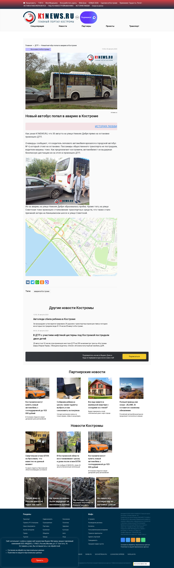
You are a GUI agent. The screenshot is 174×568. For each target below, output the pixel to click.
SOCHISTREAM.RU (101, 554)
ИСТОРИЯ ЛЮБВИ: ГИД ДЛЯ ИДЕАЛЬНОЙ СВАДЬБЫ (106, 126)
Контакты (91, 526)
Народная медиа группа (96, 544)
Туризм (25, 537)
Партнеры (86, 26)
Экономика (66, 519)
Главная (28, 45)
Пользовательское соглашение (98, 530)
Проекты (110, 26)
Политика (65, 522)
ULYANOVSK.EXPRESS (117, 554)
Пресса (25, 533)
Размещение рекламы (95, 522)
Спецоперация (37, 26)
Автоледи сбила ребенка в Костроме (54, 319)
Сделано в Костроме (109, 3)
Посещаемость (92, 540)
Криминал (46, 530)
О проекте (91, 519)
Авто (64, 533)
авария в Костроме (41, 291)
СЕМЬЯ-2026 (93, 3)
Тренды (45, 537)
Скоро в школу (97, 6)
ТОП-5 (40, 3)
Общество (46, 533)
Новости (63, 26)
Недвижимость (47, 519)
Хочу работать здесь (68, 3)
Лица (64, 537)
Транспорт (134, 26)
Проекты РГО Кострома (30, 522)
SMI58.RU (88, 554)
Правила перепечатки (95, 533)
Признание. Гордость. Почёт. (131, 3)
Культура (65, 530)
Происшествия (47, 522)
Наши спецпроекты (29, 526)
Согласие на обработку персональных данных (135, 545)
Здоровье (65, 526)
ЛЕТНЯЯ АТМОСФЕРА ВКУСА (34, 6)
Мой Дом (82, 3)
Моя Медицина (52, 3)
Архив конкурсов (28, 530)
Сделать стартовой (94, 537)
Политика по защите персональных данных (135, 547)
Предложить (31, 3)
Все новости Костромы (40, 49)
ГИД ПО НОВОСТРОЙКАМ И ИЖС (61, 6)
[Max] (46, 282)
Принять (39, 560)
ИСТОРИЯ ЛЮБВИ (83, 6)
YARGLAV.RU (131, 554)
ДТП (36, 45)
